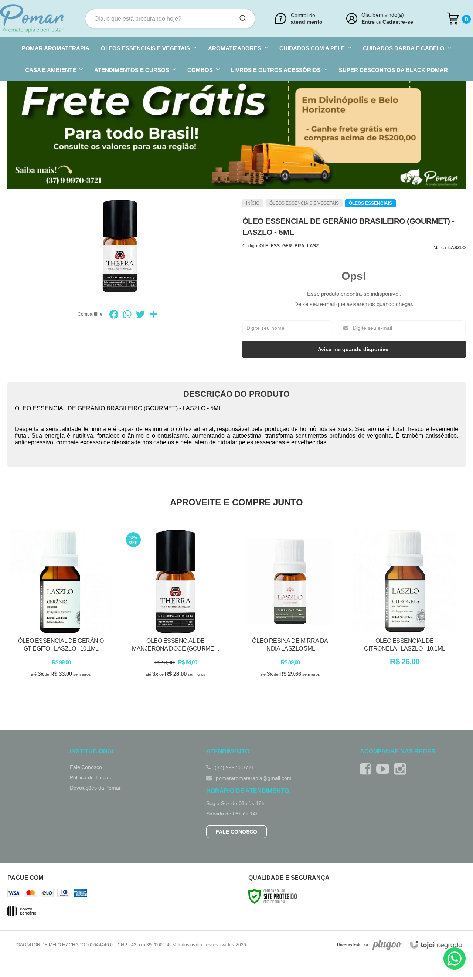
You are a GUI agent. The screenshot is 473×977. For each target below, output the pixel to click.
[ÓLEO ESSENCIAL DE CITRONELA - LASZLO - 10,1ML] (404, 610)
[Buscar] (240, 18)
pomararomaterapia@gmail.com (253, 778)
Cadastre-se (397, 22)
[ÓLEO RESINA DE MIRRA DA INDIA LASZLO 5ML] (290, 610)
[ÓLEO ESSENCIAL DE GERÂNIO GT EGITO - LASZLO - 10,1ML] (61, 610)
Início (252, 203)
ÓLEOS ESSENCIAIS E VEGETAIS (304, 203)
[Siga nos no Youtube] (384, 769)
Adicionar (73, 683)
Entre (368, 22)
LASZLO (457, 247)
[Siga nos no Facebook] (367, 769)
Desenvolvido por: (353, 945)
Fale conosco (236, 832)
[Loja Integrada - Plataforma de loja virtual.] (436, 944)
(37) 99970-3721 (233, 767)
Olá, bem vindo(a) (382, 15)
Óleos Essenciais (370, 203)
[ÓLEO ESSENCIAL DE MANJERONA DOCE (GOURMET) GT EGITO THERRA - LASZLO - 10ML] (175, 610)
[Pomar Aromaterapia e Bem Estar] (32, 18)
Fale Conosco (86, 767)
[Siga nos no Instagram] (401, 769)
